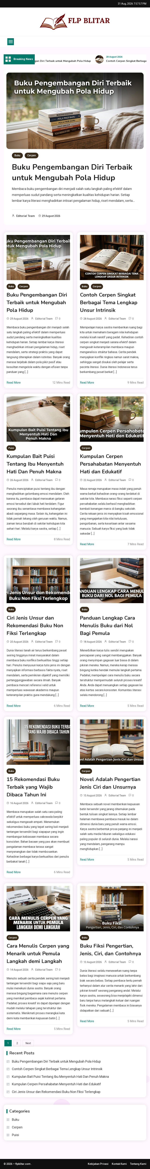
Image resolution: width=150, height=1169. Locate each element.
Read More (14, 382)
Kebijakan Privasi (98, 1163)
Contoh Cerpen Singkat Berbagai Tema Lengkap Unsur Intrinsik (108, 302)
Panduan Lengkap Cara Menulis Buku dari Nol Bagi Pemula (107, 625)
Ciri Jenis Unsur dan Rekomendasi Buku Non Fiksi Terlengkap (35, 625)
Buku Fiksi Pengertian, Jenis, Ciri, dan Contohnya (110, 949)
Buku (17, 155)
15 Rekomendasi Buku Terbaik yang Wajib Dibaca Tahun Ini (33, 787)
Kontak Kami (119, 1163)
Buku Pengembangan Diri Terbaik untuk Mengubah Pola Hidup (40, 61)
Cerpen (31, 155)
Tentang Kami (138, 1163)
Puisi (11, 448)
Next (28, 1043)
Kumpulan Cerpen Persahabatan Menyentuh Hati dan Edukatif (110, 464)
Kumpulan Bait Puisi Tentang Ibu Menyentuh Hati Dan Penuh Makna (35, 464)
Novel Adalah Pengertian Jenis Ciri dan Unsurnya (110, 783)
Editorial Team (25, 216)
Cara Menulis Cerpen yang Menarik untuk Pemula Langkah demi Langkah (38, 953)
